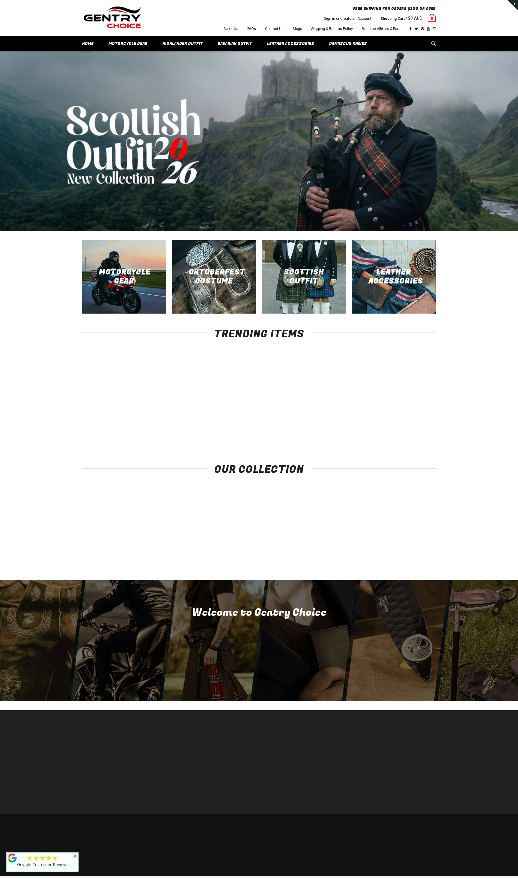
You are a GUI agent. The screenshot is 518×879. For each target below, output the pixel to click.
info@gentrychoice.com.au (111, 758)
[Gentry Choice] (112, 18)
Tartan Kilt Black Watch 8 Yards (403, 423)
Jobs (176, 794)
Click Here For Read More (259, 678)
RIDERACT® (182, 776)
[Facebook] (410, 29)
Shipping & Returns (392, 826)
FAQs (251, 29)
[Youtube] (428, 29)
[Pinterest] (422, 29)
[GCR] (12, 858)
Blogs (297, 29)
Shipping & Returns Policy (332, 29)
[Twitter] (416, 29)
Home (177, 740)
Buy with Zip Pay (186, 767)
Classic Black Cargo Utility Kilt (331, 423)
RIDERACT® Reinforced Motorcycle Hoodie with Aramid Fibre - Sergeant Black (115, 429)
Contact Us (274, 29)
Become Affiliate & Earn (381, 29)
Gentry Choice (120, 826)
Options (116, 412)
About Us (230, 29)
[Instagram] (434, 29)
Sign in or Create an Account (347, 18)
